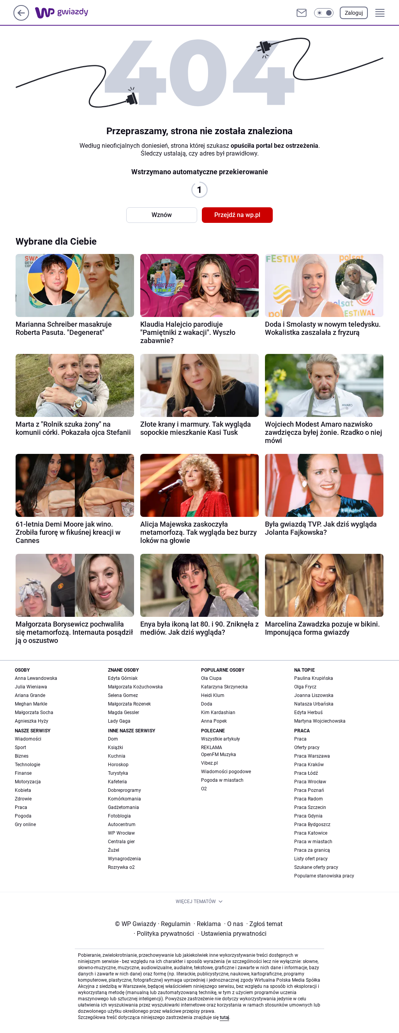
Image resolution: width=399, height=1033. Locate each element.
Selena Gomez (123, 695)
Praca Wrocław (310, 781)
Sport (20, 747)
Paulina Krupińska (313, 678)
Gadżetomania (123, 807)
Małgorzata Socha (34, 712)
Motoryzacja (28, 781)
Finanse (23, 773)
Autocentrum (122, 824)
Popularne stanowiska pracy (324, 876)
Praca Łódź (306, 773)
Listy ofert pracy (311, 858)
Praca (21, 807)
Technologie (27, 764)
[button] (324, 13)
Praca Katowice (310, 833)
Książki (115, 747)
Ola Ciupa (211, 678)
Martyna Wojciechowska (320, 721)
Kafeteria (117, 781)
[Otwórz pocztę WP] (301, 13)
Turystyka (118, 773)
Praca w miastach (313, 841)
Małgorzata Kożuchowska (135, 687)
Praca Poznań (309, 790)
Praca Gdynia (308, 816)
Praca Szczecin (310, 807)
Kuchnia (116, 756)
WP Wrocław (121, 833)
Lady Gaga (119, 721)
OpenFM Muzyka (218, 754)
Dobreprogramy (124, 790)
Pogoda (23, 816)
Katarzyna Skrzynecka (224, 687)
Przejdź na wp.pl (237, 215)
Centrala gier (121, 841)
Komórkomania (124, 799)
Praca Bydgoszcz (312, 824)
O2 (204, 788)
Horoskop (118, 764)
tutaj (224, 1017)
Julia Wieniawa (31, 687)
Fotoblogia (119, 816)
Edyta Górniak (123, 678)
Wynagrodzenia (124, 858)
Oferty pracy (307, 747)
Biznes (21, 756)
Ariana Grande (30, 695)
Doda (206, 704)
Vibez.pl (209, 763)
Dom (113, 739)
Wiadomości (28, 739)
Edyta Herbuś (308, 712)
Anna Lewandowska (36, 678)
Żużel (113, 850)
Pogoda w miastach (222, 780)
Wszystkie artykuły (220, 739)
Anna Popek (214, 721)
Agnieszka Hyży (31, 721)
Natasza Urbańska (314, 704)
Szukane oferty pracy (316, 867)
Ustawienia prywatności (232, 933)
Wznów (162, 215)
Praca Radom (308, 799)
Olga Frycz (305, 687)
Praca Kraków (309, 764)
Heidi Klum (212, 695)
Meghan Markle (31, 704)
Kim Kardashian (218, 712)
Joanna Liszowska (314, 695)
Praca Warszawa (312, 756)
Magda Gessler (123, 712)
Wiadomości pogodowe (226, 771)
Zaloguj (354, 13)
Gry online (25, 824)
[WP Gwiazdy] (68, 13)
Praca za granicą (312, 850)
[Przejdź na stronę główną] (21, 18)
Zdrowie (23, 799)
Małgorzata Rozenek (129, 704)
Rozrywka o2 (121, 867)
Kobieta (23, 790)
